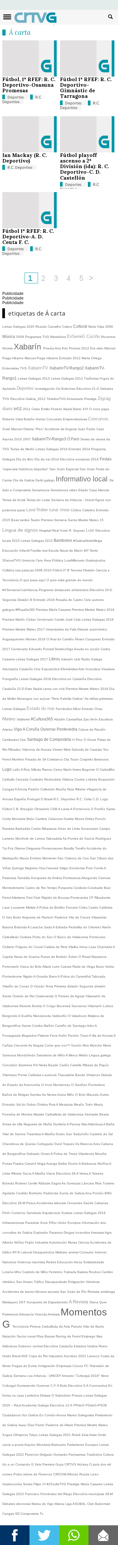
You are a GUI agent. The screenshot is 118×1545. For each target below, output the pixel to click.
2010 (18, 439)
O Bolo (81, 1094)
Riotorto (25, 1006)
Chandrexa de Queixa (19, 1144)
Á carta (19, 32)
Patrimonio (10, 1314)
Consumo (87, 1252)
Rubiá (77, 1435)
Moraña (101, 1154)
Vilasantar (99, 917)
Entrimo (36, 858)
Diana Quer (98, 1302)
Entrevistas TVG (15, 368)
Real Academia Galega (32, 1405)
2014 (55, 459)
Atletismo (18, 897)
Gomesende (26, 1385)
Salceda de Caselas (87, 749)
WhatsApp (73, 1535)
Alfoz (18, 1272)
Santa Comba (33, 1025)
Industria (42, 1242)
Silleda (36, 769)
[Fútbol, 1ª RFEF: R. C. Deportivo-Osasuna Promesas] (29, 75)
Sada (48, 927)
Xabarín (28, 346)
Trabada (70, 1272)
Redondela (53, 779)
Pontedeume (12, 976)
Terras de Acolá (14, 500)
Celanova (56, 819)
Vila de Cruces (80, 917)
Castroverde (45, 996)
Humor (41, 419)
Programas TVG (37, 337)
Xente (7, 996)
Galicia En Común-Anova (47, 1415)
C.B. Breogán (23, 809)
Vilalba (73, 947)
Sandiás (24, 878)
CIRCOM (60, 1474)
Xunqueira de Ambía (47, 878)
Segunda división (92, 986)
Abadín (60, 719)
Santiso (36, 1094)
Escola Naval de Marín (66, 550)
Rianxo (47, 769)
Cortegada (45, 1144)
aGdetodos (80, 590)
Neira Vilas (96, 326)
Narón (106, 927)
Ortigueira (34, 848)
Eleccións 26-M (14, 1203)
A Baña (108, 1124)
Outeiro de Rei (23, 996)
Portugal (34, 799)
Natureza (9, 1262)
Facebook (15, 1535)
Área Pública (54, 560)
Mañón (49, 1025)
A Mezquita (65, 1104)
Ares (97, 1144)
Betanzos (101, 759)
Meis (67, 749)
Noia (71, 789)
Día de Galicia (24, 480)
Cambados (11, 739)
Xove (44, 1223)
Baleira (83, 1272)
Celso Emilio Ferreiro (47, 409)
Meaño (79, 1104)
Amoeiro (68, 1376)
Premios (47, 520)
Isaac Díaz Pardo (32, 1425)
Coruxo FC (80, 1366)
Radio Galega (91, 659)
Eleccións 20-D (100, 590)
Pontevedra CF (82, 897)
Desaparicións (44, 1252)
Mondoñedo (26, 1055)
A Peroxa (74, 1124)
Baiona (8, 927)
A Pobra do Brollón (51, 907)
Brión (31, 819)
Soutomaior (90, 828)
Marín (67, 769)
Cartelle (76, 1065)
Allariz (47, 966)
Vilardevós (86, 1154)
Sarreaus (9, 1055)
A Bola (62, 1385)
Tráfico (39, 1282)
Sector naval (27, 1336)
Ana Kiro (62, 348)
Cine (38, 669)
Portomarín (11, 966)
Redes (51, 1262)
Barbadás (23, 828)
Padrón (34, 789)
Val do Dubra (26, 1104)
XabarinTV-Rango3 (49, 439)
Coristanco (55, 759)
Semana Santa (66, 520)
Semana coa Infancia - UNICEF (37, 1376)
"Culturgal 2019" (88, 1376)
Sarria (110, 809)
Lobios (108, 1006)
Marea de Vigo (43, 1504)
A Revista (79, 1301)
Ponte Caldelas (30, 1075)
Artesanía (27, 1314)
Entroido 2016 (44, 600)
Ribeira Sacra (21, 1173)
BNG (108, 1193)
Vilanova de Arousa (37, 749)
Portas (7, 1163)
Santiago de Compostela (49, 739)
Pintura (36, 1326)
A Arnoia (21, 789)
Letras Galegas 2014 (52, 449)
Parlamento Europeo (83, 1444)
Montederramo (13, 888)
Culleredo (48, 789)
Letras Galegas (63, 378)
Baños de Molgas (16, 1094)
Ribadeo (15, 749)
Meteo (9, 718)
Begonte (89, 769)
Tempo (52, 888)
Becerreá (64, 1006)
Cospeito (87, 759)
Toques (69, 1144)
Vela (38, 1464)
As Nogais (36, 1045)
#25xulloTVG (57, 1484)
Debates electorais (16, 1504)
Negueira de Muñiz (38, 1124)
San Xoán (57, 469)
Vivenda (41, 1314)
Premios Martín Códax (19, 619)
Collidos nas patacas (18, 570)
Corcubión (10, 1065)
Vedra (109, 966)
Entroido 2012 (70, 358)
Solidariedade (93, 1262)
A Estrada (61, 927)
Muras (73, 1242)
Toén (89, 1104)
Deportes (16, 97)
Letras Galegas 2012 (34, 378)
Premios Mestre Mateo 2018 (87, 689)
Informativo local (82, 479)
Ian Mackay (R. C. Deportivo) (24, 158)
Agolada (9, 1193)
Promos (75, 348)
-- (12, 1405)
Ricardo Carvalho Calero (54, 326)
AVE (25, 1356)
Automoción (58, 1242)
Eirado (83, 490)
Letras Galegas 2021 (55, 1435)
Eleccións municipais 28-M (93, 1494)
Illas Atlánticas (92, 1124)
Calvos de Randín (92, 729)
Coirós (36, 828)
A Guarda (41, 976)
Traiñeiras (92, 378)
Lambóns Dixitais (38, 1395)
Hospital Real (49, 530)
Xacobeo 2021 (75, 1356)
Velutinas (93, 1282)
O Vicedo (37, 986)
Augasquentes (14, 639)
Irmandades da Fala (61, 629)
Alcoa (78, 1262)
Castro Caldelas (100, 907)
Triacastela (66, 1075)
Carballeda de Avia (56, 1326)
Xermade (92, 1114)
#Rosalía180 (25, 609)
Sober (73, 957)
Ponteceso (97, 937)
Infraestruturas (13, 1223)
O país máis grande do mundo (70, 580)
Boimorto (36, 1193)
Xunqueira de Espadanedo (48, 1302)
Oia (67, 759)
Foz (11, 848)
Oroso (45, 1154)
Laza (92, 947)
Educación (65, 1262)
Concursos (98, 418)
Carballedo (11, 937)
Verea (84, 1173)
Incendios (93, 669)
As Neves (49, 1094)
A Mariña (49, 1134)
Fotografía (10, 679)
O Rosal (84, 957)
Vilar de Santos (14, 1134)
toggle (7, 16)
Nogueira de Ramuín (38, 917)
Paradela (32, 1223)
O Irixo (7, 917)
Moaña (61, 789)
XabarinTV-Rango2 (67, 368)
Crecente (21, 1045)
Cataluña (66, 1346)
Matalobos (58, 337)
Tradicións (95, 1454)
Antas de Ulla (13, 1124)
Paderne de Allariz (60, 1425)
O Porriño (98, 809)
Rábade (44, 1183)
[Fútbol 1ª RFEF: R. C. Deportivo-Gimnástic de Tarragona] (87, 75)
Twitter (44, 1535)
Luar (90, 530)
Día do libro (25, 459)
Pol (36, 1065)
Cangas (8, 789)
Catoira (66, 966)
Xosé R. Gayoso (73, 530)
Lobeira (92, 779)
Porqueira (66, 888)
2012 (85, 348)
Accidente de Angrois (61, 429)
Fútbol (7, 809)
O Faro (73, 439)
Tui (5, 848)
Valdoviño (60, 1016)
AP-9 (16, 1252)
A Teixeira (96, 1173)
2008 (39, 570)
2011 (27, 409)
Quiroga (18, 868)
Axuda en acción (87, 649)
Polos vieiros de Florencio (33, 1474)
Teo (105, 749)
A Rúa (26, 769)
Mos (86, 1045)
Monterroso (62, 1085)
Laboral (27, 1252)
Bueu (100, 966)
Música (9, 336)
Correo (103, 1535)
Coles (83, 907)
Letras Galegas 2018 (35, 679)
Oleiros (20, 848)
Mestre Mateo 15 (91, 520)
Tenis (49, 986)
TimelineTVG (57, 399)
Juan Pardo (87, 429)
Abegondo (89, 878)
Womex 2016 (36, 639)
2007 (27, 439)
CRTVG (39, 19)
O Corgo (50, 1006)
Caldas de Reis (56, 947)
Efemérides (69, 669)
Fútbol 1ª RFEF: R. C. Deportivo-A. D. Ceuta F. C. (28, 236)
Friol (29, 897)
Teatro (35, 520)
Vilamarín (95, 1006)
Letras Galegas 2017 (32, 659)
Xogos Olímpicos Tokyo (20, 1435)
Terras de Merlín (22, 449)
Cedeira (26, 937)
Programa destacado (55, 590)
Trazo (84, 1035)
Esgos (56, 1183)
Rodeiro (21, 1183)
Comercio (19, 1213)
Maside (39, 1114)
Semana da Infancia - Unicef (73, 500)
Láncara (88, 1183)
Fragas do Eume (25, 1366)
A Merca (72, 1055)
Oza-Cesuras (49, 868)
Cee (23, 739)
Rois (52, 1104)
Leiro (56, 966)
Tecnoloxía (21, 1326)
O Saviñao (79, 1085)
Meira (107, 1045)
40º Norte (91, 550)
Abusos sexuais (47, 1291)
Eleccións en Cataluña (69, 679)
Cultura (108, 1454)
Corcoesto (55, 419)
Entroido (9, 1104)
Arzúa (62, 1094)
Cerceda (23, 779)
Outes (104, 1094)
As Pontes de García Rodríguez (87, 838)
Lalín (16, 769)
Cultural (80, 326)
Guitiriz (69, 819)
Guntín (77, 1045)
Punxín (100, 819)
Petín (6, 1213)
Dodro (61, 1134)
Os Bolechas (66, 388)
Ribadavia (50, 828)
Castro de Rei (36, 888)
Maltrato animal (67, 1252)
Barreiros (26, 1065)
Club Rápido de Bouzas (51, 897)
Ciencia (84, 1242)
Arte (82, 669)
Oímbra (43, 1104)
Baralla (69, 848)
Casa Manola (99, 490)
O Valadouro (78, 1016)
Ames (77, 769)
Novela (8, 348)
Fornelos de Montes (17, 1114)
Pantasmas (78, 1454)
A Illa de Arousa (101, 1035)
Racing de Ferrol (69, 1336)
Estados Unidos (86, 1346)
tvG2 (18, 409)
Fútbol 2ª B (61, 570)
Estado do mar (41, 708)
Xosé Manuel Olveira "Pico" (23, 429)
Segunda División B (17, 600)
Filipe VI (40, 1484)
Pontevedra (67, 729)
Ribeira (81, 789)
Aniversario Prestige (82, 399)
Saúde (88, 1203)
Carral (29, 1163)
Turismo (108, 1183)
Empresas (64, 1366)
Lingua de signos (20, 530)
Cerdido (22, 1193)
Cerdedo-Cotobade (89, 888)
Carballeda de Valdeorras (65, 1114)
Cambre (41, 819)
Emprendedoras (75, 419)
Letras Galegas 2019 (89, 1213)
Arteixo (8, 729)
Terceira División (83, 570)
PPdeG (79, 1405)
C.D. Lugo (100, 799)
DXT (23, 1302)
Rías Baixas (46, 1336)
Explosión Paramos (48, 1232)
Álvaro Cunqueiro (88, 639)
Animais (54, 1314)
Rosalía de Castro (70, 600)
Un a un (8, 1464)
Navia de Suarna (27, 957)
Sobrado (34, 1154)
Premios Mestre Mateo (91, 1425)
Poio (90, 868)
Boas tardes (20, 520)
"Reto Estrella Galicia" (68, 698)
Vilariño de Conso (16, 986)
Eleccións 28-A (67, 1173)
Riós (99, 1183)
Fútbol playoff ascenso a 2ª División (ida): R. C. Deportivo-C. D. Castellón (84, 166)
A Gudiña (25, 1016)
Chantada (105, 947)
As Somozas (72, 1183)
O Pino (78, 739)
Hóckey (83, 1464)
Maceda (93, 1094)
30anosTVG (12, 560)
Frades (19, 1163)
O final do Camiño (61, 639)
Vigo (18, 729)
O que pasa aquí (33, 580)
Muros (80, 819)
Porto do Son (43, 937)
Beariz (104, 1114)
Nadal (68, 409)
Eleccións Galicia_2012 (28, 399)
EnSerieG (77, 336)
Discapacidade (56, 1282)
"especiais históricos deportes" (25, 469)
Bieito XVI (81, 409)
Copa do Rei (39, 1356)
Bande (80, 1075)
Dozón (73, 1163)
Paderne (61, 917)
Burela (37, 1006)
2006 (109, 326)
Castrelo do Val (101, 1134)
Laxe (6, 907)
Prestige (74, 1484)
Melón (84, 1055)
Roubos (95, 1272)
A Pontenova (80, 809)
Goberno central (31, 1346)
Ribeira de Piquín (96, 1065)
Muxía (25, 858)
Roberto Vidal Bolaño (19, 419)
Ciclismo (8, 947)
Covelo (80, 779)
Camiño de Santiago (71, 1025)
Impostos (56, 1356)
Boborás (21, 927)
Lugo (7, 769)
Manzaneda (42, 1016)
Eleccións (51, 1346)
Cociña (94, 336)
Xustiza (67, 1213)
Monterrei (49, 858)
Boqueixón (106, 779)
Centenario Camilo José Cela (59, 619)
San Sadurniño (78, 1134)
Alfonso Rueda (78, 1474)
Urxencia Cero (33, 560)
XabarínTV (38, 367)
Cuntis (99, 868)
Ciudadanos (12, 1415)
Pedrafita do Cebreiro (85, 927)
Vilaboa (68, 779)
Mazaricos (99, 957)
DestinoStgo (64, 649)
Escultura (106, 719)
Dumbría (60, 1124)
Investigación (45, 388)
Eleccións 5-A (78, 1385)
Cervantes (75, 1203)
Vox (25, 1415)
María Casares (92, 1484)
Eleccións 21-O (88, 388)
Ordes (90, 819)
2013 (79, 378)
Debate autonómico (92, 629)
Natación (9, 1336)
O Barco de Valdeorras (71, 937)
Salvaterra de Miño (51, 1055)
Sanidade (34, 1213)
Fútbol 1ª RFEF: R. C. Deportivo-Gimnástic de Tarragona (86, 87)
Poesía (49, 348)
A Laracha (36, 927)
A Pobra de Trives (64, 1154)
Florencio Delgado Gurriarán (47, 1454)
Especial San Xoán (81, 469)
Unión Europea (70, 1223)
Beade (53, 1065)
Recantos (108, 337)
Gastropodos (95, 560)
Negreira (32, 868)
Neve (105, 1376)
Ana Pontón (95, 1193)
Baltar (63, 1163)
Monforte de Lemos (30, 838)
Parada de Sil (36, 759)
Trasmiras (34, 1134)
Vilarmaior (10, 1075)
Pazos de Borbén (54, 957)
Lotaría (8, 1272)
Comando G (25, 1464)
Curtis (7, 819)
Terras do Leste (39, 500)
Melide (31, 907)
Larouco (94, 1356)
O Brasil (47, 799)
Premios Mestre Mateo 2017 (24, 629)
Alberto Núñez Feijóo (18, 1242)
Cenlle (33, 1183)
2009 (20, 337)
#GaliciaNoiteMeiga (87, 540)
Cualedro (37, 779)
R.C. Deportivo (22, 99)
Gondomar (77, 868)
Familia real (39, 550)
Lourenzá (50, 1075)
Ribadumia (102, 897)
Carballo (9, 779)
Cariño (64, 1065)
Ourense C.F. (46, 1385)
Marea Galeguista (81, 1415)
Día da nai (42, 459)
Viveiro (58, 749)
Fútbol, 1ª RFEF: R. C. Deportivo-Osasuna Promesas (28, 85)
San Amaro (25, 1282)
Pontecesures (53, 848)
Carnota (104, 878)
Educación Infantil (16, 550)
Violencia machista (31, 1262)
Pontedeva (96, 1085)
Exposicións (51, 669)
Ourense (48, 729)
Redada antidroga (101, 1291)
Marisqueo (10, 1302)
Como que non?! (58, 1045)
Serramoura (41, 490)
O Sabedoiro (61, 1395)
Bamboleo (63, 540)
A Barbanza (88, 1163)
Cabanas (101, 1203)
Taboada (98, 976)
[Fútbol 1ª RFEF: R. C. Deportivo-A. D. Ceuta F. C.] (29, 227)
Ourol (58, 1144)
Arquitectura (51, 1213)
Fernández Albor (69, 709)
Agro (108, 1232)
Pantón (74, 1035)
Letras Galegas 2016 (98, 619)
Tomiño (81, 848)
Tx (41, 1513)
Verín (94, 719)
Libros (55, 659)
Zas (86, 719)
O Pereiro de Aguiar (70, 996)
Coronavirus (98, 1385)
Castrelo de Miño (35, 1272)
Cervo (58, 769)
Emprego (89, 1336)
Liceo (94, 1474)
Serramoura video (64, 490)
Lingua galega (100, 1055)
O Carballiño (105, 769)
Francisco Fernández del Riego (49, 1494)
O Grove (90, 739)
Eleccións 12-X (61, 1405)
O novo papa (99, 409)
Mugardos (30, 1035)
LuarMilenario (75, 560)
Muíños (103, 1163)
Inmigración (47, 1366)
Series (28, 1484)
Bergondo (10, 1016)
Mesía (98, 1104)
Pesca (31, 1203)
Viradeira (108, 669)
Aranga (52, 1163)
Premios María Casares (54, 609)
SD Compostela (27, 1513)
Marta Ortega (92, 358)
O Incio (47, 1085)
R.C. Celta (84, 799)
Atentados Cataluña (18, 669)
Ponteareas (72, 878)
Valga (64, 868)
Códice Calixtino (83, 510)
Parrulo (77, 1326)
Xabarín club (71, 659)
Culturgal (9, 1385)
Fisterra (44, 1035)
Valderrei (24, 719)
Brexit (16, 1356)
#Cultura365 (42, 719)
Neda (43, 1065)
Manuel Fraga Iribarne (42, 358)
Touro (75, 759)
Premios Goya (53, 1464)
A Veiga (40, 1163)
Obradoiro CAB (46, 809)
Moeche (96, 1045)
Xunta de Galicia (72, 1193)
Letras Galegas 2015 (37, 540)
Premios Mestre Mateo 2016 (93, 609)
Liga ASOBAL (76, 1504)
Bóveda (8, 1183)
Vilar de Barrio (93, 1326)
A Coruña (31, 729)
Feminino (56, 1272)
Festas (105, 459)
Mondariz (19, 819)
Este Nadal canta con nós (45, 689)
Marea (60, 1504)
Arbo (91, 1025)
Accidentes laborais (51, 1203)
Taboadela (54, 838)
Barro (53, 976)
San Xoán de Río (74, 1291)
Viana (51, 1173)
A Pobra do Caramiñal (75, 976)
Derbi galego (45, 480)
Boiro (17, 917)
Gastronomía (12, 1484)
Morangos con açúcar (34, 698)
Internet (101, 1252)
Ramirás (8, 828)
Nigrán (28, 976)
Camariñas (74, 719)
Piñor (53, 1223)
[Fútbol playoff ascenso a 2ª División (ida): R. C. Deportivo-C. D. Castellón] (87, 151)
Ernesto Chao (92, 709)
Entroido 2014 (80, 449)
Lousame (18, 907)
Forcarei (72, 907)
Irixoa (83, 947)
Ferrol (7, 759)
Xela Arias (90, 1435)
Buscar (110, 16)
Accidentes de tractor (18, 1291)
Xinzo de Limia (69, 828)
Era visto (97, 348)
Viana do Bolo (31, 966)
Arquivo (30, 1444)
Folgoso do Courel (29, 947)
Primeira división (66, 986)
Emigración (77, 1282)
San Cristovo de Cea (73, 858)
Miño (71, 1094)
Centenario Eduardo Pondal (33, 649)
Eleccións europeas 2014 (80, 459)
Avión (63, 1035)
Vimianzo (93, 1075)
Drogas (69, 1232)
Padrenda (51, 1193)
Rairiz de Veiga (84, 966)
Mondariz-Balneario (52, 1444)
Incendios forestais (90, 1232)
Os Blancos (84, 1144)
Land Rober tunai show (48, 509)
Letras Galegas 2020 (18, 326)
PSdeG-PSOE (96, 1405)
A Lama (64, 809)
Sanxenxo (79, 1006)
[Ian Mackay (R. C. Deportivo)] (29, 151)
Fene (54, 1035)
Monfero (18, 759)
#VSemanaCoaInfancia (20, 590)
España (20, 799)
